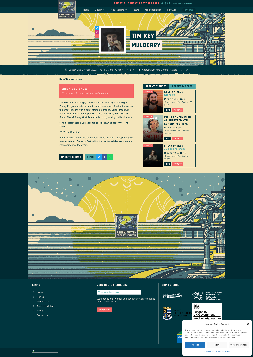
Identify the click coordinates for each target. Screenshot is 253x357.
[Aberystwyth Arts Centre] (176, 296)
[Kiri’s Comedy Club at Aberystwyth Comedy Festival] (153, 128)
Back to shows (71, 157)
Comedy (148, 91)
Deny (217, 345)
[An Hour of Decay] (153, 155)
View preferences (238, 345)
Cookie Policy (210, 351)
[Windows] (153, 101)
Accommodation (153, 10)
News (136, 10)
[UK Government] (206, 313)
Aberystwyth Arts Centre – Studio (159, 69)
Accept (195, 345)
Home (86, 10)
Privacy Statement (223, 351)
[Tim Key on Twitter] (97, 28)
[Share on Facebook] (104, 157)
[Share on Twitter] (99, 157)
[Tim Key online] (97, 36)
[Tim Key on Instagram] (97, 32)
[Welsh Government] (206, 296)
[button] (247, 324)
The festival (117, 10)
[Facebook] (165, 3)
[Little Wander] (45, 352)
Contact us (42, 315)
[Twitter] (162, 3)
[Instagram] (168, 3)
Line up (98, 10)
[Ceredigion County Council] (176, 313)
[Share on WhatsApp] (110, 157)
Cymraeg (188, 10)
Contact (171, 10)
